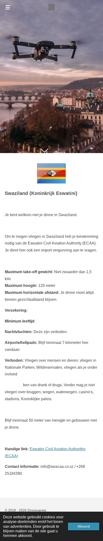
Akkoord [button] (83, 526)
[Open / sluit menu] (7, 7)
